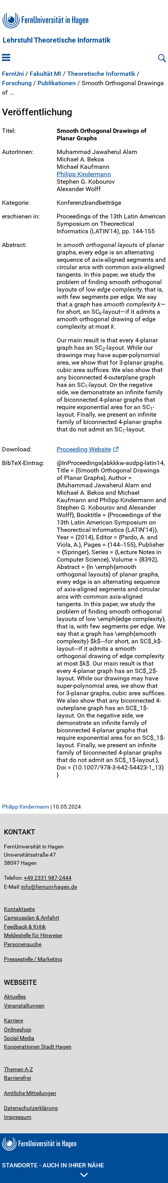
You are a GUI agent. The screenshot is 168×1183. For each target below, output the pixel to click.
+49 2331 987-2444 (47, 878)
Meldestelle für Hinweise (33, 935)
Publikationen (57, 83)
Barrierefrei (17, 1078)
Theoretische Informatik (101, 73)
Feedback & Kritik (25, 926)
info (25, 887)
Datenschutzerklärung (31, 1108)
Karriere (13, 1020)
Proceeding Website (84, 449)
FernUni (13, 73)
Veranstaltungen (24, 1005)
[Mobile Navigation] (6, 58)
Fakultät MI (45, 73)
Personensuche (22, 944)
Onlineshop (17, 1029)
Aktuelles (15, 996)
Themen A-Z (18, 1069)
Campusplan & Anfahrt (31, 918)
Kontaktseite (19, 909)
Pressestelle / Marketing (33, 959)
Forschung (17, 83)
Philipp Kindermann (84, 174)
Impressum (17, 1117)
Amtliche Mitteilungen (30, 1093)
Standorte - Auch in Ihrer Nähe (53, 1165)
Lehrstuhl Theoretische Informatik (57, 40)
